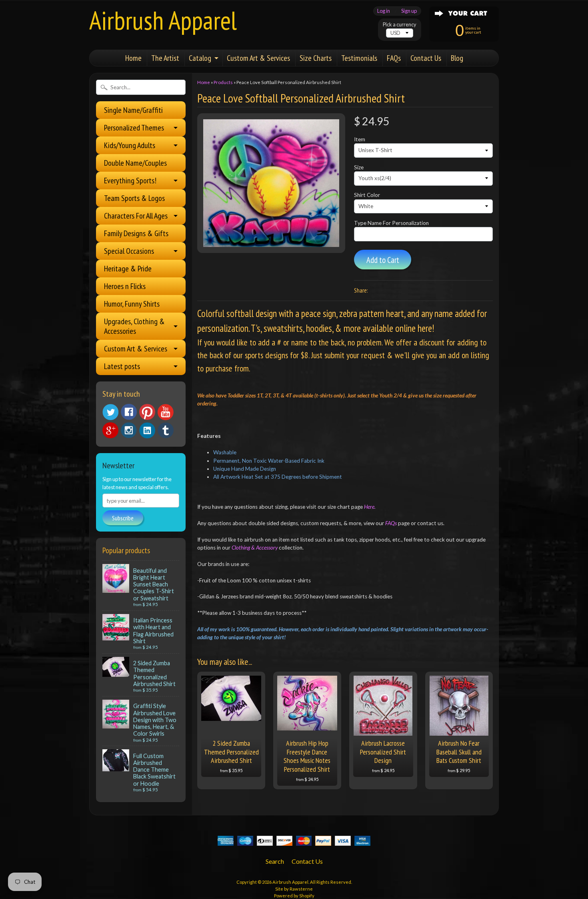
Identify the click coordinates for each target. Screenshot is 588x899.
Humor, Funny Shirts (132, 304)
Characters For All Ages (136, 216)
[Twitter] (110, 412)
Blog (457, 58)
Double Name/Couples (135, 163)
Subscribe (123, 518)
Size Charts (316, 58)
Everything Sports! (130, 180)
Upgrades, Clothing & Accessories (134, 326)
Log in (383, 11)
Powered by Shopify (294, 895)
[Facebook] (129, 412)
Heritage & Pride (128, 268)
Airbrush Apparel (163, 20)
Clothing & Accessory (255, 547)
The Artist (165, 58)
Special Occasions (129, 251)
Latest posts (122, 366)
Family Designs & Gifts (136, 233)
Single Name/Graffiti (133, 110)
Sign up (409, 11)
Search (275, 861)
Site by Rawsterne (294, 888)
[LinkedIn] (147, 430)
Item (359, 139)
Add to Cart (382, 260)
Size (359, 167)
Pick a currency (399, 25)
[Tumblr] (166, 430)
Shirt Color (367, 195)
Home (133, 58)
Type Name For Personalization (391, 223)
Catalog (200, 58)
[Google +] (110, 430)
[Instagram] (129, 430)
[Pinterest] (147, 412)
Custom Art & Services (258, 58)
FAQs (394, 58)
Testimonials (359, 58)
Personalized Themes (134, 127)
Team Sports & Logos (134, 198)
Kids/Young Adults (129, 145)
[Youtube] (166, 412)
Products (223, 82)
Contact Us (425, 58)
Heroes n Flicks (125, 286)
